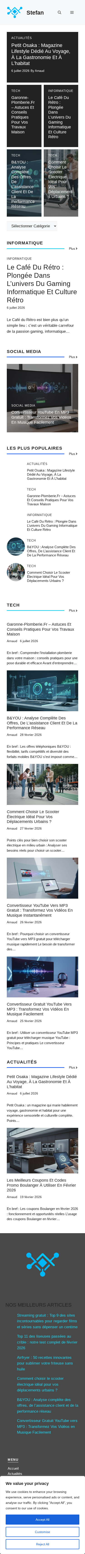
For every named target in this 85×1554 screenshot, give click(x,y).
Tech (15, 90)
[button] (59, 12)
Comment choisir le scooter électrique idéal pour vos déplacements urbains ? (60, 179)
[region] (42, 1515)
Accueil (13, 1468)
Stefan (35, 12)
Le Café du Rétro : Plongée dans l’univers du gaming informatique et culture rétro (59, 117)
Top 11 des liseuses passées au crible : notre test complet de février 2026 (47, 1342)
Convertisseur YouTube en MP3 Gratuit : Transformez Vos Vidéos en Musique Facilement (41, 417)
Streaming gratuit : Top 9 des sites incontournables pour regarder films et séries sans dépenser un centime (47, 1321)
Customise (42, 1532)
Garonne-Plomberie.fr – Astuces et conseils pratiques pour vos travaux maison (23, 114)
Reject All (42, 1544)
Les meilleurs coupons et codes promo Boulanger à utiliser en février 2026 (41, 1185)
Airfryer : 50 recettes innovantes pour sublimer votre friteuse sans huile (45, 1363)
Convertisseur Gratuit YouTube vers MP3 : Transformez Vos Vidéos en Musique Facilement (39, 1009)
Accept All (42, 1519)
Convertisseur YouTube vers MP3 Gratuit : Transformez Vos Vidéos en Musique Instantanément (40, 910)
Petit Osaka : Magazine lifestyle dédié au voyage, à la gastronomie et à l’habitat (40, 54)
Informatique (60, 90)
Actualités (21, 37)
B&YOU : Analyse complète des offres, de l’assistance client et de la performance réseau (23, 184)
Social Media (23, 405)
